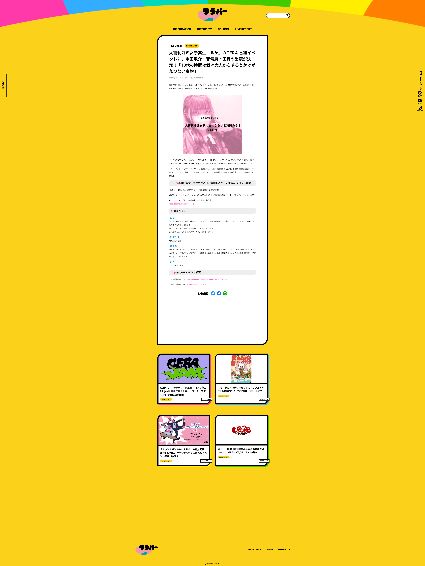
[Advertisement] (212, 315)
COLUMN (223, 29)
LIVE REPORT (243, 29)
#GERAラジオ (174, 78)
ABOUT (3, 85)
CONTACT (270, 550)
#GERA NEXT (184, 78)
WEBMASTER (284, 550)
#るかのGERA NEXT (196, 78)
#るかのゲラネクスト (195, 284)
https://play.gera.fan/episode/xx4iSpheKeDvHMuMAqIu (204, 279)
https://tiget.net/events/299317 (180, 204)
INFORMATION (182, 29)
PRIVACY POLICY (255, 550)
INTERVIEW (204, 29)
